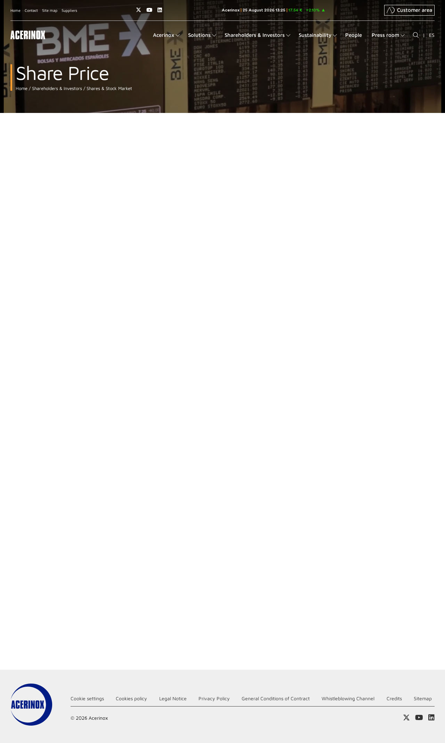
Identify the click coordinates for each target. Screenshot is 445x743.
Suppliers (69, 10)
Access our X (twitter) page (138, 10)
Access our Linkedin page (159, 10)
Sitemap (423, 698)
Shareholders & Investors (56, 88)
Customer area (414, 10)
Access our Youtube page (149, 10)
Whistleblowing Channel (348, 698)
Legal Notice (173, 698)
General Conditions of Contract (276, 698)
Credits (394, 698)
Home (15, 10)
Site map (49, 10)
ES (432, 35)
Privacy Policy (214, 698)
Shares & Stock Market (108, 88)
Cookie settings (87, 698)
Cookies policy (131, 698)
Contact (31, 10)
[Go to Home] (27, 35)
